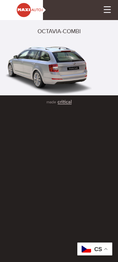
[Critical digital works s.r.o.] (64, 102)
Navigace (107, 9)
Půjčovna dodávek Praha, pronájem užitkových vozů (18, 7)
